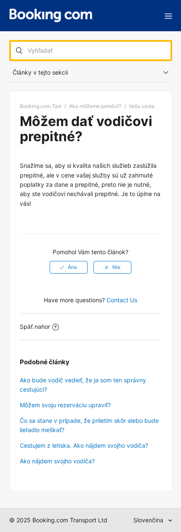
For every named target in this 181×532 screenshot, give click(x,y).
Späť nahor (35, 326)
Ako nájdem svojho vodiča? (57, 461)
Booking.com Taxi (40, 106)
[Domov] (51, 15)
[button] (168, 15)
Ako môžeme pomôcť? (95, 106)
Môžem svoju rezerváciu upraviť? (65, 404)
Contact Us (121, 300)
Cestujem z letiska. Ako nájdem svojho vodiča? (84, 445)
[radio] (69, 267)
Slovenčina (149, 520)
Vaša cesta (141, 106)
